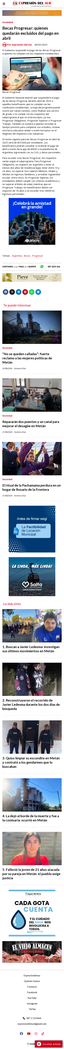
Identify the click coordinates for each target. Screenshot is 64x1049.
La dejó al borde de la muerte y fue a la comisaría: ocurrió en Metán (30, 818)
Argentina (17, 255)
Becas (27, 255)
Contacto (32, 986)
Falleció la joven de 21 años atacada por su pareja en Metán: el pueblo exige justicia (31, 874)
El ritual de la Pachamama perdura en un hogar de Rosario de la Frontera (31, 487)
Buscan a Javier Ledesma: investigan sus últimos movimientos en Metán (30, 649)
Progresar (37, 255)
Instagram (32, 1003)
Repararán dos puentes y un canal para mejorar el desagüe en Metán (30, 424)
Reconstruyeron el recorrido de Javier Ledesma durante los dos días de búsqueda (31, 704)
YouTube (32, 997)
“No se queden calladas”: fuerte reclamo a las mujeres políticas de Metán (27, 358)
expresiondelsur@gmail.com (32, 1023)
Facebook (32, 992)
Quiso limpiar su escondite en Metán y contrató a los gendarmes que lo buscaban (31, 762)
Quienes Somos (32, 981)
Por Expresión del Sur (19, 44)
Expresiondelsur (32, 975)
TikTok (32, 1009)
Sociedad (7, 22)
